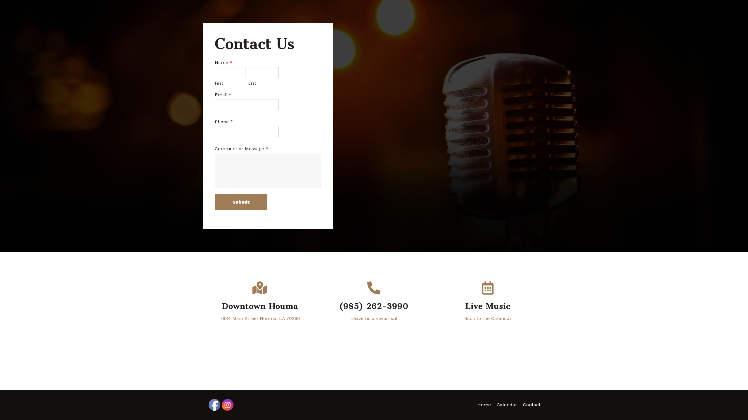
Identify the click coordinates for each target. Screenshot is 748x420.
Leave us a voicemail (373, 318)
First (219, 83)
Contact (532, 404)
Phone (224, 122)
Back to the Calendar (488, 318)
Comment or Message (241, 148)
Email (223, 94)
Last (252, 83)
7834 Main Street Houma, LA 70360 (260, 318)
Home (484, 404)
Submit (241, 202)
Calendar (507, 404)
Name (223, 62)
